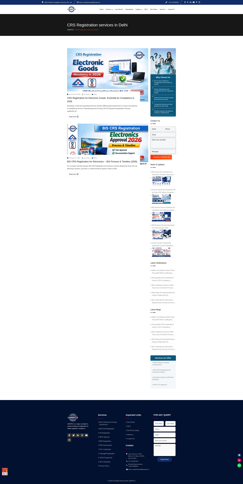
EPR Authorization (105, 445)
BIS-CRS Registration (106, 429)
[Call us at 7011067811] (239, 460)
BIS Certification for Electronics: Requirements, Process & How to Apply (163, 301)
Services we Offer (163, 358)
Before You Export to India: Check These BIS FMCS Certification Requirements (163, 272)
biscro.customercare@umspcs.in (89, 2)
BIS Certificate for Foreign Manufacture (108, 423)
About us (162, 9)
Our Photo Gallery (133, 430)
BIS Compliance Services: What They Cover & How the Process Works (162, 286)
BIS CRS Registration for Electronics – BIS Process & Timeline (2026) (102, 161)
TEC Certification (105, 449)
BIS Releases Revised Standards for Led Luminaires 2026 (163, 226)
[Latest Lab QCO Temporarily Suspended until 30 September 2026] (160, 252)
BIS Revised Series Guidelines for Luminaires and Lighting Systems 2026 (163, 209)
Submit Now (164, 459)
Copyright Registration (107, 453)
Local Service (119, 9)
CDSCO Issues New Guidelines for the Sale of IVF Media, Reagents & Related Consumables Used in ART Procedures (164, 191)
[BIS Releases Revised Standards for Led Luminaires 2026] (160, 234)
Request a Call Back (160, 157)
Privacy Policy (104, 466)
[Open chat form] (239, 455)
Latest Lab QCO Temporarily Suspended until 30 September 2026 (162, 244)
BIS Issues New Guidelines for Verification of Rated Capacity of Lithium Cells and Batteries (162, 173)
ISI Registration (104, 433)
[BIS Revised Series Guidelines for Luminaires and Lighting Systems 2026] (160, 216)
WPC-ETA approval (160, 385)
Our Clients (153, 9)
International (129, 9)
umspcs (88, 94)
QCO (146, 9)
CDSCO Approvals (105, 457)
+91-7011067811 (173, 2)
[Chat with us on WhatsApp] (239, 465)
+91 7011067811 (133, 461)
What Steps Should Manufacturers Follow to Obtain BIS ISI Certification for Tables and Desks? (163, 294)
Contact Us (171, 9)
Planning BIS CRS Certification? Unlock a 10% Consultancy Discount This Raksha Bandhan (163, 279)
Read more (72, 116)
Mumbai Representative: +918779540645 (135, 465)
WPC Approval (104, 437)
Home (101, 9)
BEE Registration (105, 441)
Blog (95, 94)
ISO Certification (104, 462)
